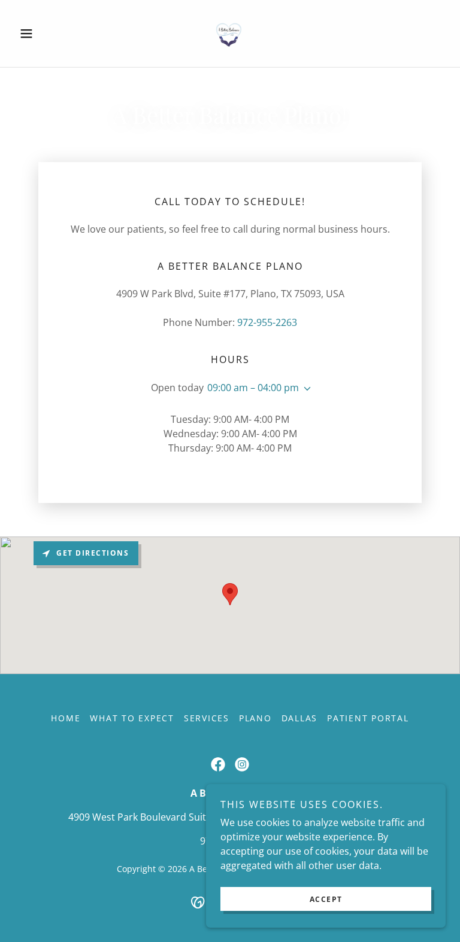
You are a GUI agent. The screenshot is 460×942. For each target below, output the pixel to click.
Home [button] (65, 718)
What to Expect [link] (132, 718)
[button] (46, 33)
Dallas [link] (300, 718)
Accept (326, 899)
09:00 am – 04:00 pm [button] (253, 387)
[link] (230, 33)
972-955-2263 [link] (267, 322)
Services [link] (206, 718)
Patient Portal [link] (368, 718)
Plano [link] (255, 718)
